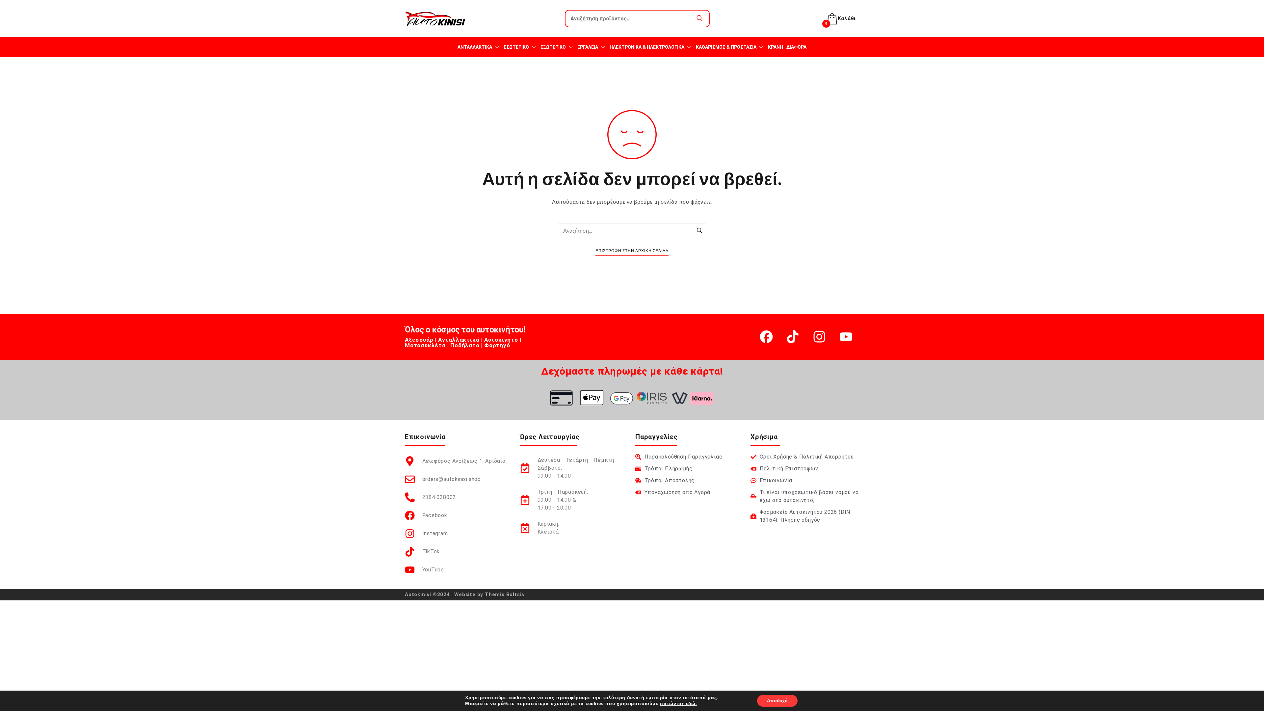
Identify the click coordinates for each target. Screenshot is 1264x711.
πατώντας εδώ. (678, 703)
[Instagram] (819, 337)
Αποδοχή (777, 701)
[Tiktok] (792, 337)
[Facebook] (766, 337)
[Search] (699, 231)
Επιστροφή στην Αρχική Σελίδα (632, 251)
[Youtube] (846, 337)
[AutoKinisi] (435, 18)
